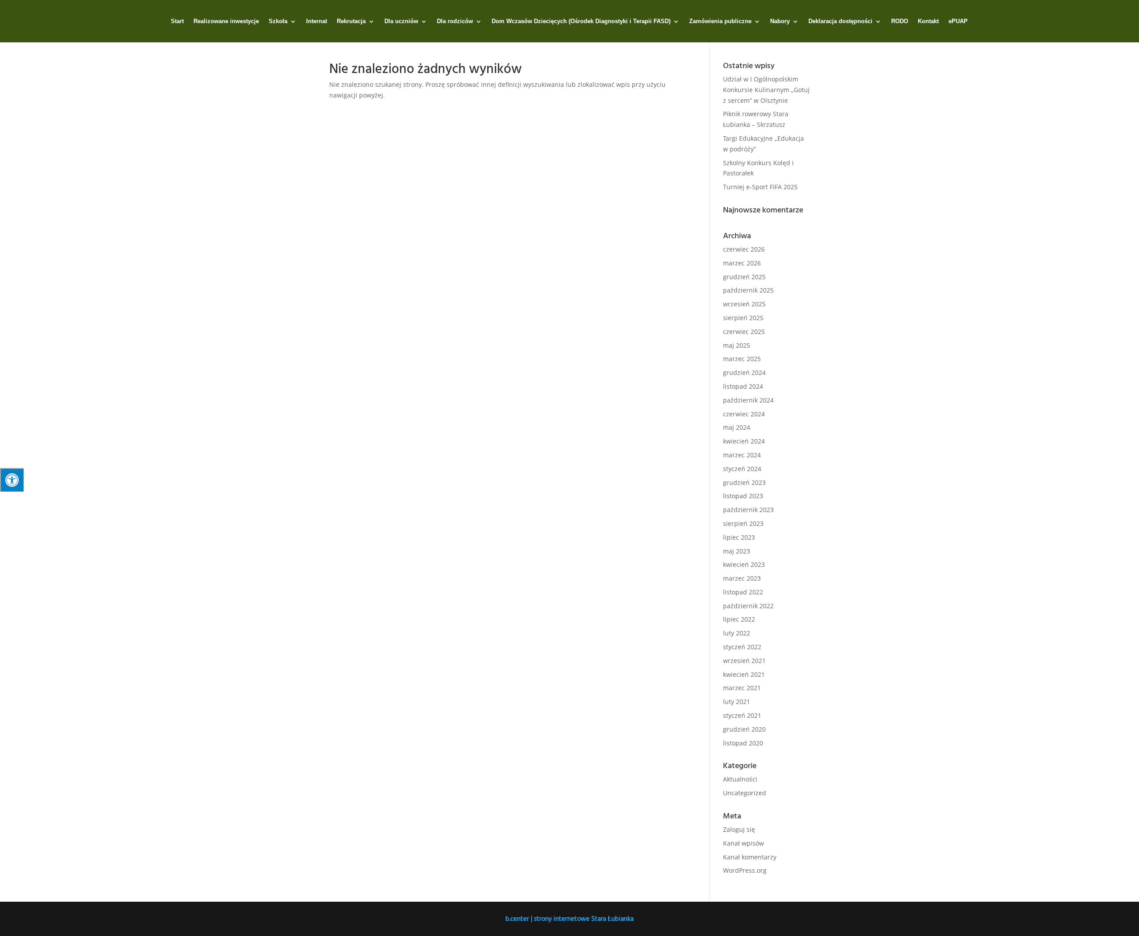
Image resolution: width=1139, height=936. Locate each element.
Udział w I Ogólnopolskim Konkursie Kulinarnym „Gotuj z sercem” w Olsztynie (766, 90)
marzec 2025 (742, 358)
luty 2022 (736, 633)
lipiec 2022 (739, 619)
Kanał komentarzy (749, 857)
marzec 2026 (742, 263)
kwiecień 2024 (744, 441)
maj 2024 (736, 427)
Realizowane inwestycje (226, 21)
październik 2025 (748, 290)
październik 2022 (748, 606)
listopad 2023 (743, 496)
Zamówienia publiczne (720, 21)
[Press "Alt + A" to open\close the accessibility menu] (12, 480)
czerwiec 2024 (744, 414)
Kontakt (928, 21)
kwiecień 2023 (744, 564)
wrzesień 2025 (744, 304)
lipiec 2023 (739, 537)
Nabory (780, 21)
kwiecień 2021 (744, 674)
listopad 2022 (743, 592)
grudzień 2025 (744, 277)
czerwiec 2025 (744, 331)
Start (177, 21)
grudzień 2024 (744, 372)
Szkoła (278, 21)
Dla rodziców (455, 21)
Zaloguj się (739, 829)
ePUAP (958, 21)
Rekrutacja (351, 21)
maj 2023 (736, 551)
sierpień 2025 (743, 317)
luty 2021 (736, 701)
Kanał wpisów (743, 843)
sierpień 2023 (743, 523)
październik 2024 (748, 400)
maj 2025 (736, 345)
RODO (899, 21)
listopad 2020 (743, 743)
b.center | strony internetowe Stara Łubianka (569, 918)
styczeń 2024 (742, 468)
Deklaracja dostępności (840, 21)
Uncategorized (744, 793)
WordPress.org (745, 870)
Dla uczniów (401, 21)
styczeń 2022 (742, 647)
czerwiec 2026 (744, 249)
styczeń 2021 (742, 715)
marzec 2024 (742, 455)
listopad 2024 (743, 386)
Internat (316, 21)
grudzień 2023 (744, 482)
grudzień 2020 (744, 729)
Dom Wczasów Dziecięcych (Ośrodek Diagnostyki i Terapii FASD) (581, 21)
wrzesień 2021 (744, 660)
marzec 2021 (742, 688)
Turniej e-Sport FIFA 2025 (760, 187)
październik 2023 (748, 509)
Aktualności (740, 779)
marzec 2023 (742, 578)
